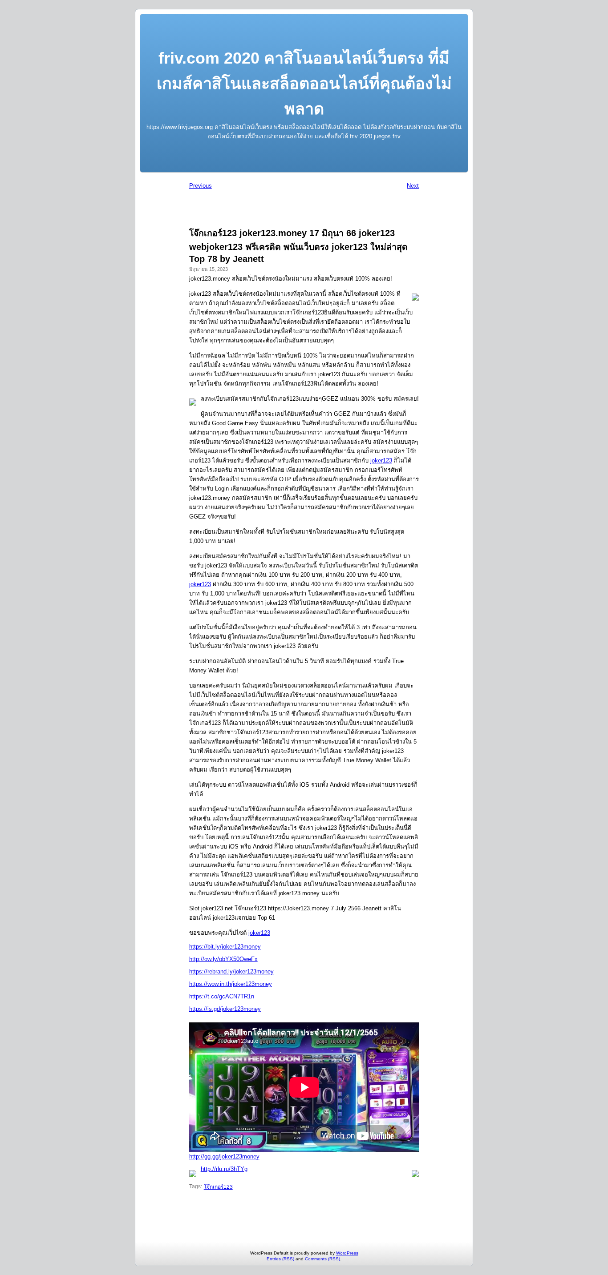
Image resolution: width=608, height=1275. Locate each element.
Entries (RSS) (280, 1258)
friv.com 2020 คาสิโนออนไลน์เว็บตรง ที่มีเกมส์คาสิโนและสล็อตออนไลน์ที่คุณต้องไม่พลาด (304, 83)
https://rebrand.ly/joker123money (231, 971)
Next (413, 185)
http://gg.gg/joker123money (224, 1156)
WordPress (347, 1253)
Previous (200, 185)
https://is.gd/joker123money (225, 1009)
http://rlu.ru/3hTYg (224, 1169)
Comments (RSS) (322, 1258)
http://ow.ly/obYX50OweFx (223, 959)
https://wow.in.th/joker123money (230, 984)
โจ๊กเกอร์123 (218, 1187)
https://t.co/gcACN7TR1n (221, 996)
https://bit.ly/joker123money (225, 946)
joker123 (381, 460)
